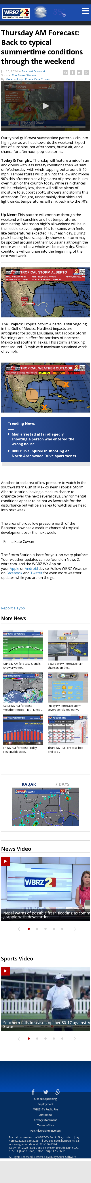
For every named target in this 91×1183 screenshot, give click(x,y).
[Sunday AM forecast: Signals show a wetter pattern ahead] (23, 645)
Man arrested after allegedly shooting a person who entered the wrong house (43, 439)
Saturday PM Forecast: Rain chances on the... (65, 666)
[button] (45, 106)
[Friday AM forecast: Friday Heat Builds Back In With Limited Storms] (23, 729)
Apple (14, 568)
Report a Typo (13, 608)
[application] (45, 106)
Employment (45, 1104)
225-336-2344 (48, 1144)
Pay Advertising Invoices (45, 1131)
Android (31, 568)
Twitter (36, 572)
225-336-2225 (30, 1141)
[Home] (16, 13)
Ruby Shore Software (63, 1157)
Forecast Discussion (35, 71)
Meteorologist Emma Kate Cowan (28, 79)
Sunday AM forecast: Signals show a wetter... (22, 666)
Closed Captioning (45, 1099)
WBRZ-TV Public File (45, 1109)
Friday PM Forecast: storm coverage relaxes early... (64, 708)
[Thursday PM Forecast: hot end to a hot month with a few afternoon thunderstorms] (68, 729)
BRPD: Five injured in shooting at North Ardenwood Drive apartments (44, 453)
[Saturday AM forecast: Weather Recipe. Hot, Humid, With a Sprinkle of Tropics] (23, 687)
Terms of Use (45, 1125)
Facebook (14, 572)
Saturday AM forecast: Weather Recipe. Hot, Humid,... (23, 708)
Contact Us (45, 1115)
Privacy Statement (45, 1120)
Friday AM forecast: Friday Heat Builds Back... (20, 750)
